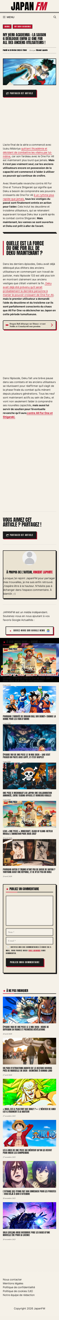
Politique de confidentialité (19, 1287)
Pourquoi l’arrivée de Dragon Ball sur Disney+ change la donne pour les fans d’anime (29, 717)
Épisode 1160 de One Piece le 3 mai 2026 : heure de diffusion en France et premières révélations (26, 1028)
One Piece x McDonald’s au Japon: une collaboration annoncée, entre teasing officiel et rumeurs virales (27, 794)
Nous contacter (12, 1279)
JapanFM (39, 1308)
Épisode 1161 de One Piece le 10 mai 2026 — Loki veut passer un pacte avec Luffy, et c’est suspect (26, 756)
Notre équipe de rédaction (19, 1294)
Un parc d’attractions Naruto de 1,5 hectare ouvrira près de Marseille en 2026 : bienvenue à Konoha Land (27, 1069)
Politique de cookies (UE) (18, 1291)
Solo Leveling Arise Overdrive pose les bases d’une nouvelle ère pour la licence (26, 1233)
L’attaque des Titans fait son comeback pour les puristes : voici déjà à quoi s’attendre (29, 1192)
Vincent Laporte (43, 572)
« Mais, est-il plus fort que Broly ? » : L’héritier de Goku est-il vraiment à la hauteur (29, 1110)
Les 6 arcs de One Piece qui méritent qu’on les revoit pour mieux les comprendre (27, 1151)
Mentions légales (13, 1283)
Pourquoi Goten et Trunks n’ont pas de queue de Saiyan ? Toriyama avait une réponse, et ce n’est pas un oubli (29, 870)
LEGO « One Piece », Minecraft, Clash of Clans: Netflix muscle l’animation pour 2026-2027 (28, 832)
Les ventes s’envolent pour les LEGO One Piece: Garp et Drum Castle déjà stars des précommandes (28, 679)
